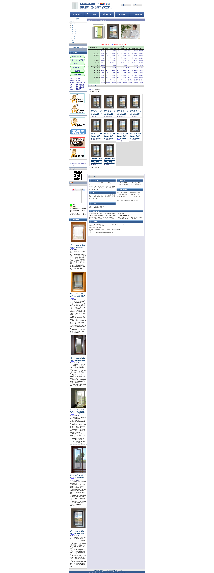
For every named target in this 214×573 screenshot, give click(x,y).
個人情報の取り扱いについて (99, 570)
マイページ (127, 5)
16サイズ (74, 32)
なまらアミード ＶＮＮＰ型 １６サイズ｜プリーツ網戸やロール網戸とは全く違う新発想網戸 (78, 411)
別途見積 (141, 50)
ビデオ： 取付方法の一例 (77, 82)
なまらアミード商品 (74, 19)
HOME (89, 20)
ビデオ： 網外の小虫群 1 (78, 85)
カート (138, 5)
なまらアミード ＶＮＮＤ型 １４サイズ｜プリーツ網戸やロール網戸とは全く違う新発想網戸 (78, 358)
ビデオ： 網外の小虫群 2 (78, 87)
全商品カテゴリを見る (78, 47)
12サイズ (73, 27)
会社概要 (75, 52)
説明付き (91, 89)
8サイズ (73, 23)
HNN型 (72, 21)
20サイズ (74, 36)
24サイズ (74, 40)
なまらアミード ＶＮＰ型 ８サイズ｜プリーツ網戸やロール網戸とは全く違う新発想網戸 (78, 245)
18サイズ (74, 34)
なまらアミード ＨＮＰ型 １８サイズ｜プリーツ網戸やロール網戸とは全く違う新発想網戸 (78, 476)
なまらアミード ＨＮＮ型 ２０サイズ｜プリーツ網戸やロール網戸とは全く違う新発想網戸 (78, 531)
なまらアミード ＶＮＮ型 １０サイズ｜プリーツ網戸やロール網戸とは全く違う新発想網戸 (78, 295)
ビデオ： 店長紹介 (75, 89)
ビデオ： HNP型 (75, 80)
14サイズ (74, 29)
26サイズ (74, 42)
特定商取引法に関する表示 (115, 570)
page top (140, 170)
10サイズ (74, 25)
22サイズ (74, 38)
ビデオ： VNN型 (75, 78)
